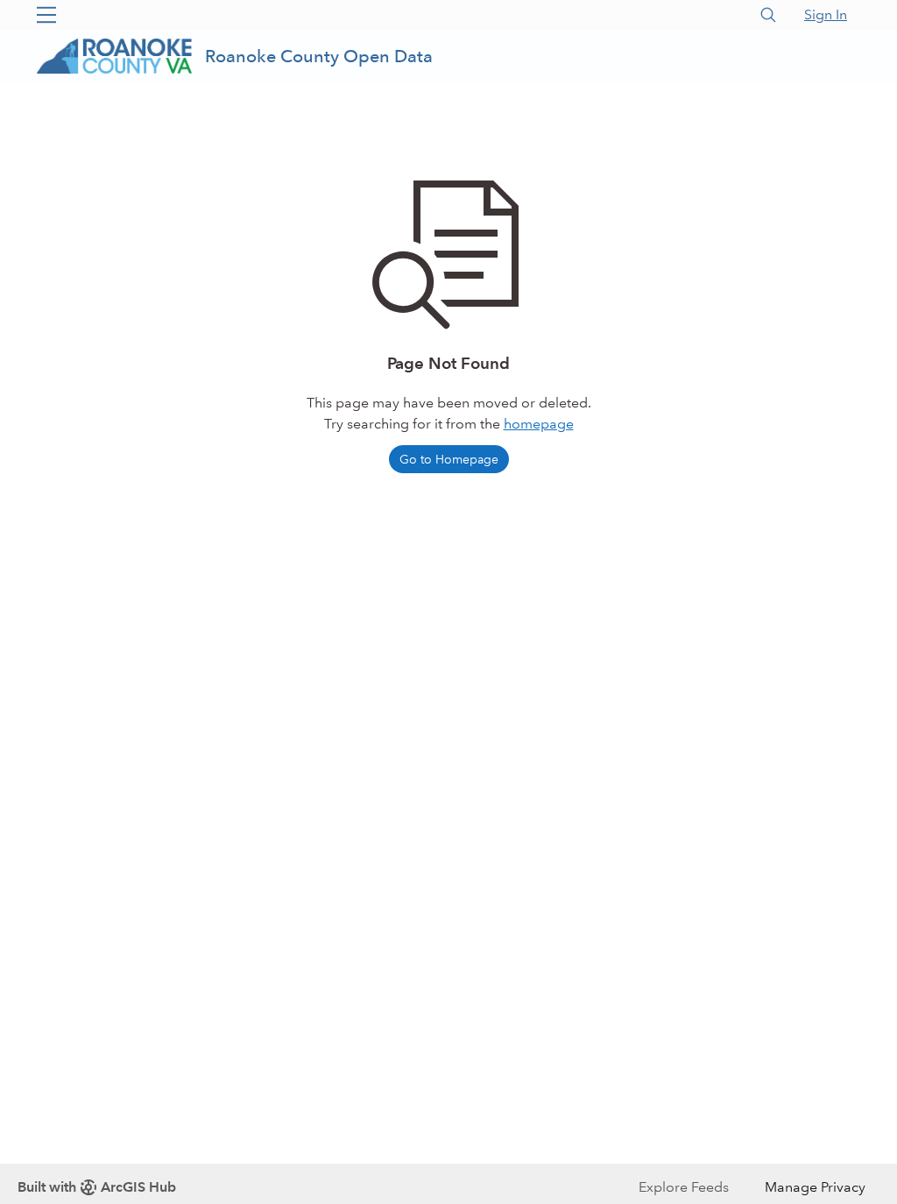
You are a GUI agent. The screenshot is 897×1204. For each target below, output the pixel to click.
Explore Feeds (684, 1187)
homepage (539, 423)
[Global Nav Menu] (46, 15)
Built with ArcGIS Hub (97, 1187)
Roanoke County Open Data (319, 56)
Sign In (825, 14)
